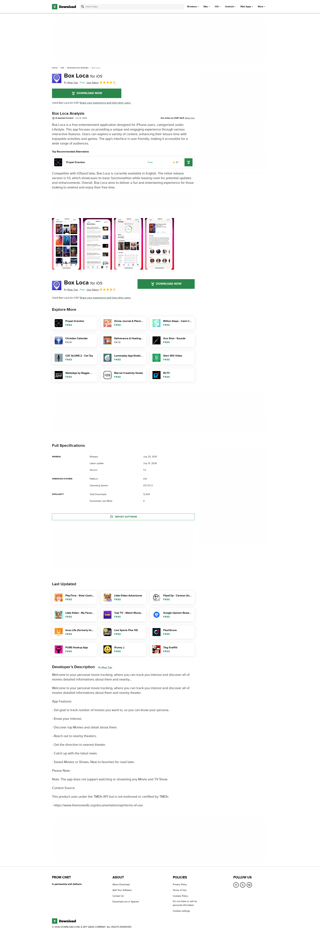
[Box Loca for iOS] (56, 78)
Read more (190, 118)
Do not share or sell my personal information (185, 903)
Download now (89, 93)
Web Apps (245, 6)
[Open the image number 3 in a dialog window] (159, 244)
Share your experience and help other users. (105, 103)
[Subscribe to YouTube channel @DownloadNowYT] (249, 885)
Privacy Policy (180, 884)
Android (229, 6)
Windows (192, 6)
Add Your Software (122, 890)
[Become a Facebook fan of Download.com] (236, 885)
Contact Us (118, 896)
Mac (206, 6)
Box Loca (83, 75)
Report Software (126, 516)
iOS (216, 6)
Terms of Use (179, 890)
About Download (121, 884)
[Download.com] (64, 6)
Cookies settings (181, 911)
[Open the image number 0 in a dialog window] (66, 244)
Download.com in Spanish (125, 901)
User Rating (92, 82)
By (71, 82)
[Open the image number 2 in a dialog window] (128, 244)
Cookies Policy (180, 896)
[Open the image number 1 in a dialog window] (97, 244)
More (260, 6)
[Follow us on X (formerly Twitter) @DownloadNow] (242, 885)
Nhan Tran (107, 667)
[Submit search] (82, 6)
